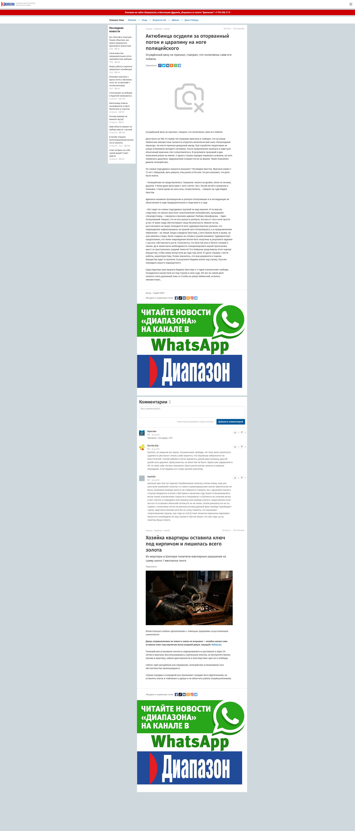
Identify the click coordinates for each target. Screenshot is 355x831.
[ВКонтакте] (167, 65)
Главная (149, 29)
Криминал (158, 29)
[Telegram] (179, 65)
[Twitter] (163, 65)
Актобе (167, 29)
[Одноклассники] (171, 65)
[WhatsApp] (175, 65)
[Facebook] (160, 65)
